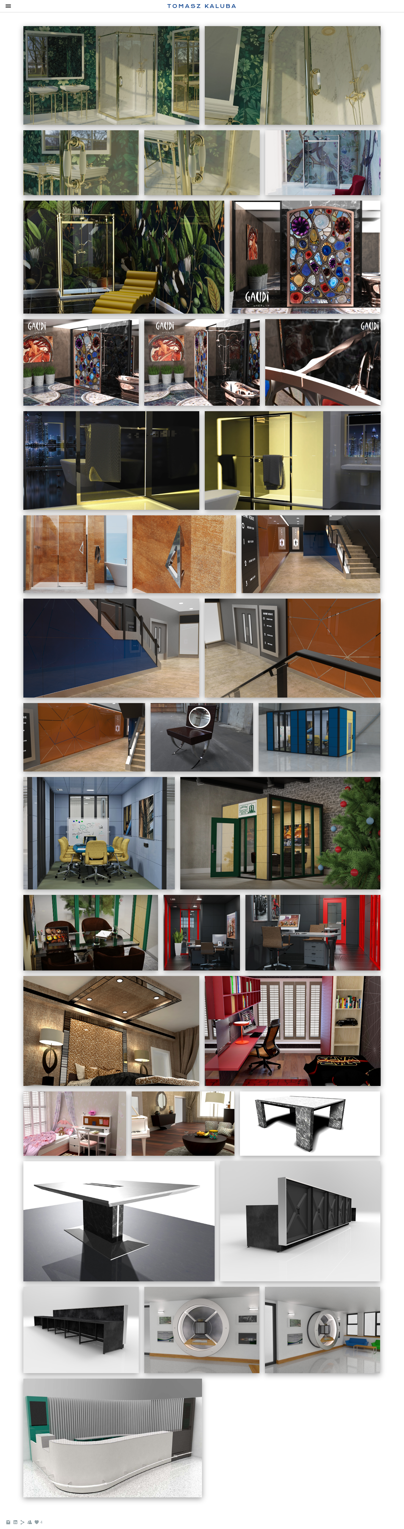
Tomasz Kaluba (202, 6)
